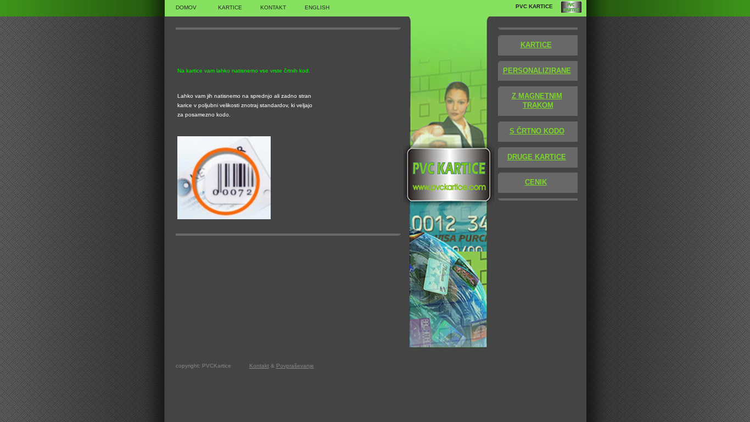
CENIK (536, 182)
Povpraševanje (295, 366)
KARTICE (536, 45)
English (317, 7)
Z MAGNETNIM (537, 96)
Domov (186, 7)
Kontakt (273, 7)
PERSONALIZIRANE (537, 70)
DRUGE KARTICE (536, 157)
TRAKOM (538, 105)
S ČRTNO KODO (537, 131)
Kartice (230, 7)
